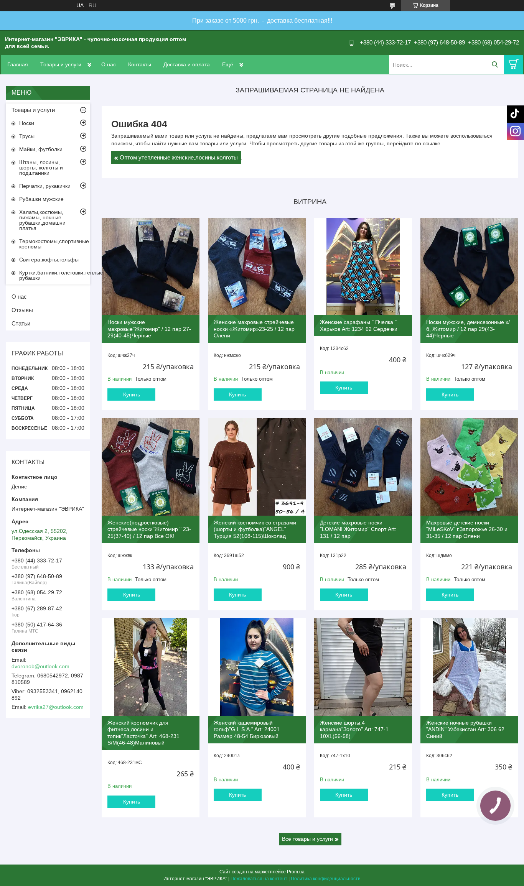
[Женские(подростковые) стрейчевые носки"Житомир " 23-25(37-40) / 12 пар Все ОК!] (150, 467)
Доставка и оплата (186, 64)
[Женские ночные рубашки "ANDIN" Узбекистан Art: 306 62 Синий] (469, 667)
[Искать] (494, 64)
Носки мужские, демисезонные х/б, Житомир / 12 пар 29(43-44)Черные (468, 329)
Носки (26, 123)
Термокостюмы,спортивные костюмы (54, 244)
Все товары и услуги (307, 839)
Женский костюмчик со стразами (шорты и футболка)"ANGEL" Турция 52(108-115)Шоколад (255, 529)
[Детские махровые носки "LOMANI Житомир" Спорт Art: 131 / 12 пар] (363, 467)
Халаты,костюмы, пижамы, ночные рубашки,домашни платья (42, 220)
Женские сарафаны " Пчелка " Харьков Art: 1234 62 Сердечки (358, 325)
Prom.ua (296, 871)
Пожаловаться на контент (259, 878)
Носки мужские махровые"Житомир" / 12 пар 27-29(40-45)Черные (149, 329)
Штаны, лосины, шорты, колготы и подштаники (41, 167)
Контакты (139, 64)
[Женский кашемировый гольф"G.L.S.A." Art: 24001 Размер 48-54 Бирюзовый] (257, 667)
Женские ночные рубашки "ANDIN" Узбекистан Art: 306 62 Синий (465, 729)
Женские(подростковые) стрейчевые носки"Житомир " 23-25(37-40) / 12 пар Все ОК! (149, 529)
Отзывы (22, 310)
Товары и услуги (60, 64)
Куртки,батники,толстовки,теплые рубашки (54, 275)
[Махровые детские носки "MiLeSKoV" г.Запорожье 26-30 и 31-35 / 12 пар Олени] (469, 467)
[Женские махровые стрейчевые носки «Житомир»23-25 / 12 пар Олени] (257, 267)
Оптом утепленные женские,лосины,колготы (179, 157)
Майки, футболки (41, 149)
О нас (108, 64)
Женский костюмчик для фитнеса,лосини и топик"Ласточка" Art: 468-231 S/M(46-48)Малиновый (143, 733)
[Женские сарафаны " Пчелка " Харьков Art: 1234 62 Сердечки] (363, 267)
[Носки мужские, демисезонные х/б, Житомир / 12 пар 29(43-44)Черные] (469, 267)
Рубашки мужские (41, 199)
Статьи (21, 323)
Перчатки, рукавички (45, 186)
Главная (17, 64)
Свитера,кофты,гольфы (49, 259)
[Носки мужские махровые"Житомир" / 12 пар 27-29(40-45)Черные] (150, 267)
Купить (131, 394)
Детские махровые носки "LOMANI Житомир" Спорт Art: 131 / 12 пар (358, 529)
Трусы (27, 136)
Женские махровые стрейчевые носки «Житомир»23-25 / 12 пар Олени (254, 329)
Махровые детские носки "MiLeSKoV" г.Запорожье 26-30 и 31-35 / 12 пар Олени (467, 529)
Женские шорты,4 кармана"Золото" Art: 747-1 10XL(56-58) (354, 729)
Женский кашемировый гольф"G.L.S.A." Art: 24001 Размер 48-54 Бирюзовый (247, 729)
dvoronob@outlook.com (40, 666)
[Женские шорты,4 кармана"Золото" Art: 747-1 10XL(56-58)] (363, 667)
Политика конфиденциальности (326, 878)
